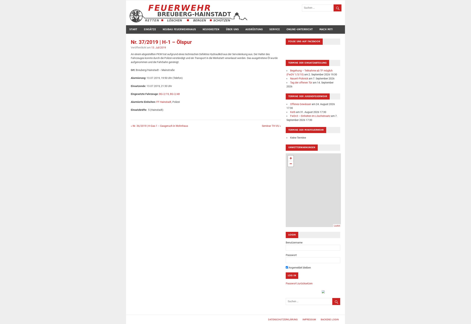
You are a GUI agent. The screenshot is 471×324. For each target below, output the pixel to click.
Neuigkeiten (211, 29)
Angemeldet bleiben (299, 267)
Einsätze (150, 29)
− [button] (291, 163)
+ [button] (291, 158)
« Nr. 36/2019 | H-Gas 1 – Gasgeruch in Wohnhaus (159, 126)
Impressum (309, 319)
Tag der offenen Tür (301, 82)
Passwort (291, 255)
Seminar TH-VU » (271, 126)
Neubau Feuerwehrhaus (179, 29)
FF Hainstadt (163, 102)
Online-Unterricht (299, 29)
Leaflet (337, 225)
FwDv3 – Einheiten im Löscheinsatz (310, 116)
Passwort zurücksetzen (299, 283)
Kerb (292, 112)
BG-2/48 (175, 94)
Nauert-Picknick (299, 78)
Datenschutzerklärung (283, 319)
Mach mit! (326, 29)
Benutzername (294, 242)
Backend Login (330, 319)
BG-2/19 (164, 94)
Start (133, 29)
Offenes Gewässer (300, 104)
